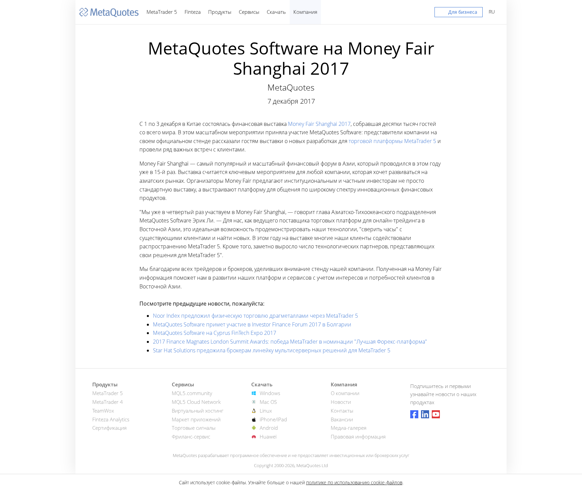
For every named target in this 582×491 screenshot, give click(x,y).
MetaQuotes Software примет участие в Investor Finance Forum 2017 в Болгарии (252, 324)
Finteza (193, 11)
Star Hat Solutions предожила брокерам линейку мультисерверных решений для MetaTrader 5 (271, 350)
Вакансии (342, 419)
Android (269, 427)
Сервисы (249, 11)
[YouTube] (436, 414)
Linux (266, 410)
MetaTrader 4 (107, 401)
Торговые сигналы (194, 427)
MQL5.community (192, 393)
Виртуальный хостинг (197, 410)
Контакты (342, 410)
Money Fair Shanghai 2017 (319, 124)
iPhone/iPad (273, 419)
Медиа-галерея (348, 427)
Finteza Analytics (110, 419)
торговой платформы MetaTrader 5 (392, 141)
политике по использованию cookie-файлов (354, 482)
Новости (341, 401)
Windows (270, 393)
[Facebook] (414, 414)
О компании (345, 393)
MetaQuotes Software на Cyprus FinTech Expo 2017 (214, 333)
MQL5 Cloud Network (196, 401)
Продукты (219, 11)
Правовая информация (358, 436)
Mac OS (268, 401)
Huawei (268, 436)
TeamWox (103, 410)
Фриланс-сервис (191, 436)
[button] (458, 13)
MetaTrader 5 (162, 11)
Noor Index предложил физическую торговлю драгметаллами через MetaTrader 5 (255, 315)
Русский (490, 11)
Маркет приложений (196, 419)
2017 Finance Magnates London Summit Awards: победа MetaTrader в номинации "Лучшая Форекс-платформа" (290, 341)
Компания (305, 11)
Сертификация (109, 427)
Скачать (276, 11)
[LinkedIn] (425, 414)
